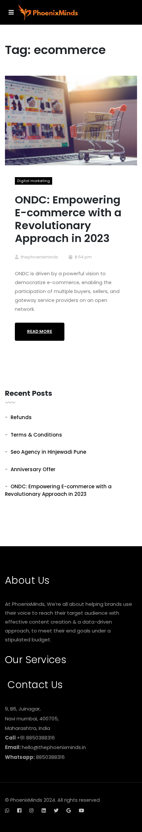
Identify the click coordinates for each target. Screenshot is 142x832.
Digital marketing (33, 180)
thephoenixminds (39, 257)
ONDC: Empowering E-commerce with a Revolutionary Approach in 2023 (68, 219)
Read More (39, 331)
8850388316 (50, 757)
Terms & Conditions (36, 434)
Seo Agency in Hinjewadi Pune (48, 451)
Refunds (21, 417)
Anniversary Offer (33, 469)
